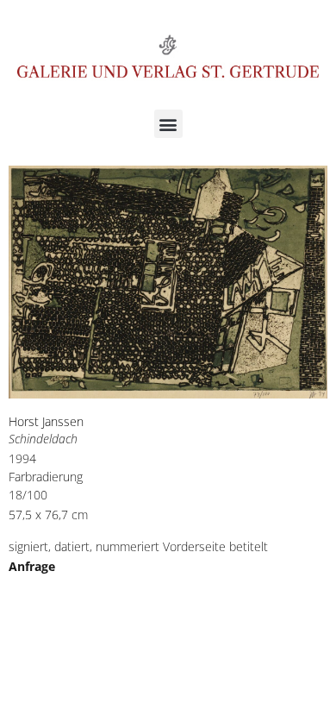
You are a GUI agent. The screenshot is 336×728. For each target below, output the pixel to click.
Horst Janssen (46, 421)
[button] (168, 124)
